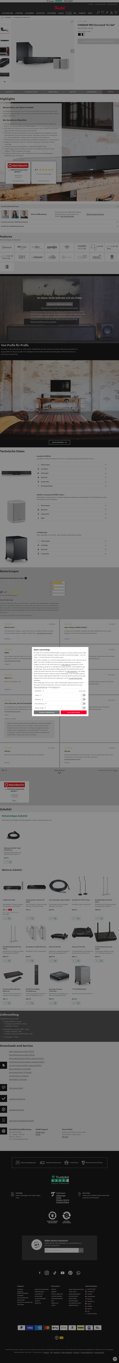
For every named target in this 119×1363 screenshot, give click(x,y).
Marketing (38, 699)
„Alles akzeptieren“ (72, 671)
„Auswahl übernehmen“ (75, 678)
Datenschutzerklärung (40, 687)
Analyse (37, 695)
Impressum (55, 687)
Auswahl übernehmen (47, 712)
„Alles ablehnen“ (66, 664)
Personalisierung (39, 703)
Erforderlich (38, 691)
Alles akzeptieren (73, 712)
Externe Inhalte (39, 708)
